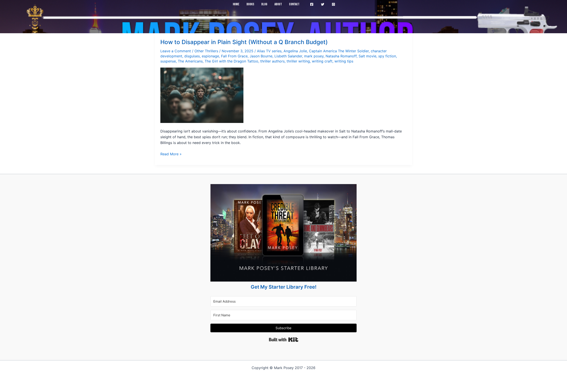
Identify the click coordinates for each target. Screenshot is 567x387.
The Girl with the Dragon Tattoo (231, 61)
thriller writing (298, 61)
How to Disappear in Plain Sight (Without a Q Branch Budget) (244, 42)
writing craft (322, 61)
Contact (294, 4)
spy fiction (387, 56)
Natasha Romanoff (341, 56)
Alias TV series (269, 51)
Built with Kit (283, 340)
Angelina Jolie (295, 51)
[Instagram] (333, 4)
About (278, 4)
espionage (210, 56)
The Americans (190, 61)
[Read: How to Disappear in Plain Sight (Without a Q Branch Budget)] (201, 95)
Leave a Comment (175, 51)
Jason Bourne (261, 56)
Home (236, 4)
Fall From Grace (234, 56)
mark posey (314, 56)
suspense (168, 61)
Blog (264, 4)
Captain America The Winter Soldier (339, 51)
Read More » (171, 154)
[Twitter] (322, 4)
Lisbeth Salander (288, 56)
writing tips (343, 61)
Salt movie (367, 56)
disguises (192, 56)
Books (250, 4)
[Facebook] (311, 4)
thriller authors (272, 61)
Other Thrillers (206, 51)
